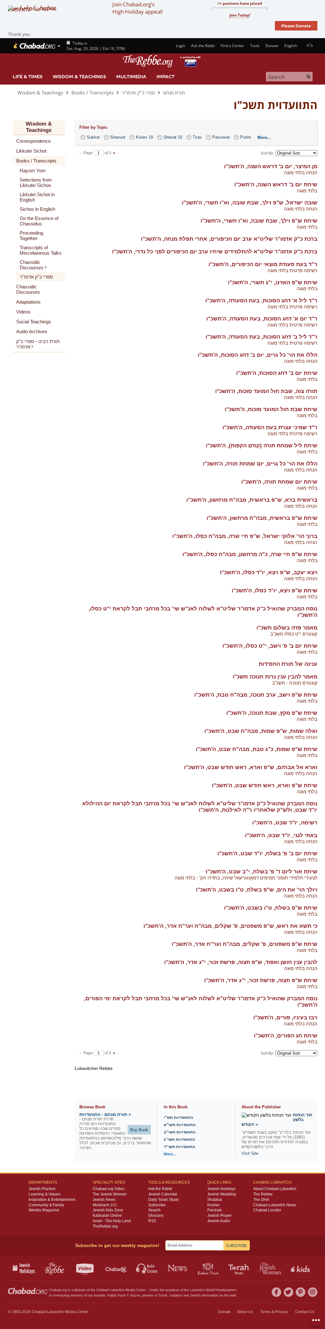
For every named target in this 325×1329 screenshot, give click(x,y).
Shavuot (117, 137)
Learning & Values (44, 1194)
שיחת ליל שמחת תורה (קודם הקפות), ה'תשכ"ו (261, 446)
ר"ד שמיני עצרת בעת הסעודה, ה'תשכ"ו (269, 427)
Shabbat (214, 1199)
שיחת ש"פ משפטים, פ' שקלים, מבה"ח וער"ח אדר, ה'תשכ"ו (244, 944)
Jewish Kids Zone (108, 1210)
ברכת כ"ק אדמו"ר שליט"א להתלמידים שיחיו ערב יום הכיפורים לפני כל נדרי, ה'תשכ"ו (214, 252)
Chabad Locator (267, 1210)
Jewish (195, 1295)
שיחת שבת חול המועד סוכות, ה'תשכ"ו (271, 409)
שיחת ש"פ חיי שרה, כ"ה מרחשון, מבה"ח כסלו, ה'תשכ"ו (249, 554)
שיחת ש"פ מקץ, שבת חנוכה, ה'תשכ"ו (271, 713)
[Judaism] (34, 45)
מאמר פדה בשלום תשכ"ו (286, 628)
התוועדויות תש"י (178, 1117)
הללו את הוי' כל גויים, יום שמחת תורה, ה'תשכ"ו (260, 464)
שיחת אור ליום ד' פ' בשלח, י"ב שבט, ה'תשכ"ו (261, 872)
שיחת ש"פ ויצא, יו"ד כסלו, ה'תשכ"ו (274, 591)
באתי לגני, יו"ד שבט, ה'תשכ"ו (281, 835)
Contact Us (304, 1312)
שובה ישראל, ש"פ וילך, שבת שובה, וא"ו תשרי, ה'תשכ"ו (249, 203)
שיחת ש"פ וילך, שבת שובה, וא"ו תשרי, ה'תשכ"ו (259, 221)
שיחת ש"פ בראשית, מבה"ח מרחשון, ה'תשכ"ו (262, 518)
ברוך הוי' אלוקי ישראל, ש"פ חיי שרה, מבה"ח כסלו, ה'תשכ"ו (244, 536)
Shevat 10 (172, 137)
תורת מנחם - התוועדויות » (105, 1114)
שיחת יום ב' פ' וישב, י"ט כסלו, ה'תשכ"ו (269, 646)
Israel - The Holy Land (112, 1221)
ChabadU (116, 1268)
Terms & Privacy (274, 1312)
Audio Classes (147, 1268)
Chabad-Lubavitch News (274, 1205)
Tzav (197, 137)
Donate (271, 45)
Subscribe (157, 1205)
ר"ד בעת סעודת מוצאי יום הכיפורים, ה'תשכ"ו (263, 264)
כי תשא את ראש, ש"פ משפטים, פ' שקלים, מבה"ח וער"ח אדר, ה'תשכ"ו (230, 926)
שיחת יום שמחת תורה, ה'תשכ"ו (279, 482)
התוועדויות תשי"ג (179, 1139)
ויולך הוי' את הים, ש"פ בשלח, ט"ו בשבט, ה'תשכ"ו (256, 890)
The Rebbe (263, 1194)
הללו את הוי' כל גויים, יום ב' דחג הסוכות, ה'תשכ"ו (257, 355)
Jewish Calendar (162, 1194)
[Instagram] (312, 1292)
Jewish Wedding (221, 1194)
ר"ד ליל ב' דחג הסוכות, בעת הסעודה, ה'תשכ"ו (261, 337)
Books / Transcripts (92, 92)
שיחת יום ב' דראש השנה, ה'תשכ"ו (275, 185)
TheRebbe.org (105, 1226)
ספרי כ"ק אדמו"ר (138, 92)
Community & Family (46, 1205)
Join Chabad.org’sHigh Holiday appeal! (137, 8)
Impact (165, 76)
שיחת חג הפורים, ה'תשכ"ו (285, 1036)
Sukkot (93, 137)
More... (170, 1154)
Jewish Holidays (221, 1189)
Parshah (214, 1210)
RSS (152, 1221)
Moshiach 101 (105, 1205)
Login (180, 45)
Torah (162, 1295)
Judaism (175, 1295)
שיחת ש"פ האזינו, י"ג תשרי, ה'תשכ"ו (272, 282)
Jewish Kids (301, 1268)
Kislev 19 (144, 137)
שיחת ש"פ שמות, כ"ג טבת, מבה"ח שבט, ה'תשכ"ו (256, 749)
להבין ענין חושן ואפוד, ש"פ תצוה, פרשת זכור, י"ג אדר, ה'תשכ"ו (240, 962)
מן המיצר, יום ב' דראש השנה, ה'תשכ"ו (270, 166)
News (177, 1268)
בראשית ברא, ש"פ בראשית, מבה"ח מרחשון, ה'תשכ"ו (251, 500)
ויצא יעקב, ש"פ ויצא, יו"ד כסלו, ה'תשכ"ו (268, 572)
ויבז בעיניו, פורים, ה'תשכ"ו (285, 1018)
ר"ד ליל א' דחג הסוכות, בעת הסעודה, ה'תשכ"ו (261, 301)
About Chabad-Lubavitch (274, 1189)
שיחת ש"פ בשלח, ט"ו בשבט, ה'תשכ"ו (270, 908)
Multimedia (131, 76)
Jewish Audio (218, 1221)
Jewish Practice (42, 1189)
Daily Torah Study (163, 1199)
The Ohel (261, 1199)
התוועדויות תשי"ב (180, 1132)
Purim (245, 137)
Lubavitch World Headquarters (213, 1290)
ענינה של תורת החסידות (288, 664)
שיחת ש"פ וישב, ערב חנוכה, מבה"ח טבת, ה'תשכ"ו (255, 695)
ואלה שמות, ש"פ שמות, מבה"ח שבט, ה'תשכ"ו (260, 731)
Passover (221, 137)
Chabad (102, 1290)
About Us (245, 1312)
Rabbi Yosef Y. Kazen (123, 1295)
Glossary (155, 1215)
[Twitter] (288, 1292)
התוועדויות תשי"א (180, 1125)
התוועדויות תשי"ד (179, 1147)
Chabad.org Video (108, 1189)
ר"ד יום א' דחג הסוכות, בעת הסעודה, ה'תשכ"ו (261, 319)
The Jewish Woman (110, 1194)
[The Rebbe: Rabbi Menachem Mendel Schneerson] (162, 61)
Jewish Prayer (219, 1215)
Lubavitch (116, 1290)
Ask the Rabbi (203, 45)
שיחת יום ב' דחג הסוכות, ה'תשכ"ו (276, 373)
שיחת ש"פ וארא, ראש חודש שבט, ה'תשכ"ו (264, 785)
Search (154, 1210)
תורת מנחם (174, 92)
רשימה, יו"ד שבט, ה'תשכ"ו (284, 823)
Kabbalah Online (107, 1215)
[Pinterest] (300, 1292)
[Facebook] (276, 1292)
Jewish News (104, 1199)
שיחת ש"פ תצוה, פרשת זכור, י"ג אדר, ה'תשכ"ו (260, 980)
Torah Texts (239, 1268)
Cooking (208, 1268)
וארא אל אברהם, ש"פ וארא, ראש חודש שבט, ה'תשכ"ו (250, 767)
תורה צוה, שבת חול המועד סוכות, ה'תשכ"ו (266, 391)
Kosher (213, 1205)
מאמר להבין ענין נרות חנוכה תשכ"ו (275, 677)
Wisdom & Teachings (79, 76)
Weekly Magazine (44, 1210)
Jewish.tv (85, 1268)
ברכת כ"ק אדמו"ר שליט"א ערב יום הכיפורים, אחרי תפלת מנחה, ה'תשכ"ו (229, 239)
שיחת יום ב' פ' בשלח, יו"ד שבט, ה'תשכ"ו (267, 853)
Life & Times (28, 76)
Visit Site (250, 1153)
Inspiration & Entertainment (52, 1199)
